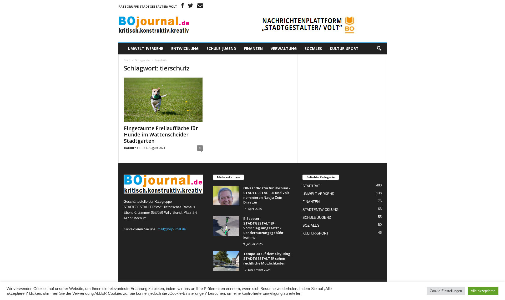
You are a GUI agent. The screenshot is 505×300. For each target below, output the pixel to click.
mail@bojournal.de (172, 229)
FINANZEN (253, 48)
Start (127, 60)
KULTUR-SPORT (344, 48)
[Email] (200, 6)
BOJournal (132, 148)
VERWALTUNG (284, 48)
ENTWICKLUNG (185, 48)
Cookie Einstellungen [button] (446, 291)
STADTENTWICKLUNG (320, 210)
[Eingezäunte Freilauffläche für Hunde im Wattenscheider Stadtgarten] (163, 100)
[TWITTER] (190, 6)
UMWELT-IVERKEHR (145, 48)
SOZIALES (313, 48)
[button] (379, 48)
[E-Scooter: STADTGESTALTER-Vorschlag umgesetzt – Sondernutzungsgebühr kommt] (226, 226)
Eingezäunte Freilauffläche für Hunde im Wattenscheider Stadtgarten (161, 134)
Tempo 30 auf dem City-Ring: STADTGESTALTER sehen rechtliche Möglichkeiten (267, 258)
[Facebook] (182, 6)
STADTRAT (311, 186)
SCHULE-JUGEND (221, 48)
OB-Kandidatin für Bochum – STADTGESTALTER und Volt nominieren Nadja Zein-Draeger (267, 195)
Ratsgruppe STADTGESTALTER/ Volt (147, 6)
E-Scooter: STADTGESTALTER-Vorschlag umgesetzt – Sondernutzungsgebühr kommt (263, 228)
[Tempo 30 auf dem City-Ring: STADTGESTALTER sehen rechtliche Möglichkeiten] (226, 261)
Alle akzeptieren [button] (483, 291)
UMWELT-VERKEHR (318, 194)
